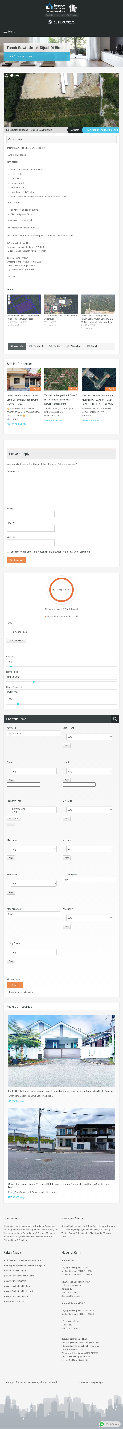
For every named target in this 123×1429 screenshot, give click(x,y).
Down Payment (14, 687)
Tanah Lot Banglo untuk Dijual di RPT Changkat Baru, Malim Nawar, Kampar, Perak (61, 399)
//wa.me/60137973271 (88, 1353)
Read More (51, 1096)
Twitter (57, 346)
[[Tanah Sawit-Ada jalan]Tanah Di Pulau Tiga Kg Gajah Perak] (24, 304)
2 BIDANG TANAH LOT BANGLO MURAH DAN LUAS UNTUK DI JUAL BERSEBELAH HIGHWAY (98, 399)
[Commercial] (33, 809)
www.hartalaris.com (15, 1301)
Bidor (32, 56)
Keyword (11, 728)
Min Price (67, 840)
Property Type (14, 801)
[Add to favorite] (11, 77)
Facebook (38, 346)
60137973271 (64, 22)
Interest (10, 656)
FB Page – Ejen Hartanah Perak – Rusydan (25, 1265)
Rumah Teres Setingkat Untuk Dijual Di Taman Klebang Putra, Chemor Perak (22, 399)
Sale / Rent (68, 728)
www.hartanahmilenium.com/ (20, 1276)
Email (94, 346)
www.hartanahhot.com (17, 1296)
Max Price (12, 874)
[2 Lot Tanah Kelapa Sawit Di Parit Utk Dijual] (61, 304)
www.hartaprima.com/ (16, 1281)
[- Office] (33, 812)
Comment (13, 471)
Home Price (12, 672)
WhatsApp (75, 346)
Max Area (14, 909)
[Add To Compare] (6, 76)
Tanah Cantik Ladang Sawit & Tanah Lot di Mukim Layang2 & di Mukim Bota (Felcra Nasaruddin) (97, 318)
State (9, 762)
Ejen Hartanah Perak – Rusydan (84, 1346)
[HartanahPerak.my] (61, 8)
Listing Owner (14, 943)
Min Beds (67, 801)
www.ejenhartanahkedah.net (19, 1291)
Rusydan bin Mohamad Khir (74, 1339)
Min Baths (12, 840)
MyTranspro (97, 1382)
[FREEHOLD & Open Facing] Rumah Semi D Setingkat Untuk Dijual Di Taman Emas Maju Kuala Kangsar (60, 1091)
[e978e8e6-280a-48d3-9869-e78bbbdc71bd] (61, 106)
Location (67, 762)
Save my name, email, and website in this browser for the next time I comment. (50, 551)
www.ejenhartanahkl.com (18, 1286)
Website (11, 537)
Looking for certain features (22, 992)
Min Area (70, 874)
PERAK (21, 56)
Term (9, 623)
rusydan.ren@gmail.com (78, 1356)
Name (11, 508)
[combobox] (15, 640)
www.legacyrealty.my (16, 1270)
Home (9, 56)
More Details (13, 419)
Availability (68, 909)
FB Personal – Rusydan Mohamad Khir (23, 1260)
